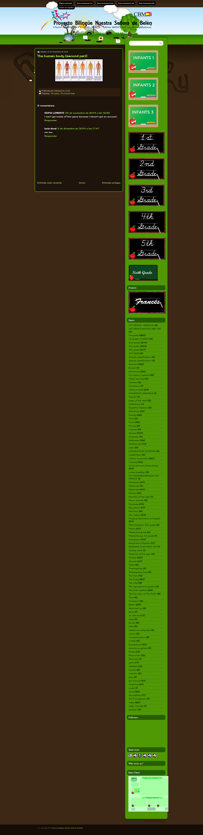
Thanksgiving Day (138, 572)
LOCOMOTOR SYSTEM (142, 451)
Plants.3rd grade (137, 532)
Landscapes (135, 455)
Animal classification (140, 360)
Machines (134, 482)
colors (132, 633)
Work (131, 612)
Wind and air (135, 608)
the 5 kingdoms (137, 699)
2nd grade (134, 342)
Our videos (134, 515)
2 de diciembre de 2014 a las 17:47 (78, 128)
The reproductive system (142, 586)
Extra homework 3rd (126, 3)
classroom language (139, 630)
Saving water (135, 550)
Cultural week (136, 389)
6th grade (55, 93)
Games (132, 433)
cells (131, 626)
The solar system (138, 590)
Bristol (132, 368)
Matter (132, 493)
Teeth (131, 565)
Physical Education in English (144, 518)
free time (133, 659)
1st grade (133, 335)
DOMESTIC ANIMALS (141, 393)
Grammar (134, 437)
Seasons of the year (140, 554)
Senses (133, 557)
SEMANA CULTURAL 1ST (143, 546)
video (131, 702)
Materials (134, 489)
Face (131, 418)
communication (137, 637)
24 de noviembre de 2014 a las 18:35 (87, 113)
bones (132, 623)
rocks (131, 688)
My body (133, 504)
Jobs (131, 447)
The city (133, 583)
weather (133, 709)
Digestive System (138, 407)
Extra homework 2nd (105, 3)
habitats (133, 666)
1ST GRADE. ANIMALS (141, 325)
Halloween (134, 440)
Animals (133, 364)
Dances (133, 397)
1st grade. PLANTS (139, 339)
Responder (50, 120)
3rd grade (134, 346)
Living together (137, 472)
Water (132, 604)
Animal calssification (140, 357)
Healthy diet (135, 444)
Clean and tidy (136, 379)
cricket (132, 641)
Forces (132, 426)
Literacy (133, 462)
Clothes (133, 382)
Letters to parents (138, 458)
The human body (67, 93)
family (132, 651)
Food (131, 422)
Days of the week (138, 400)
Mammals (134, 486)
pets (131, 677)
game (131, 662)
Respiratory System (139, 543)
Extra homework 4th (147, 3)
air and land (135, 615)
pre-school (134, 680)
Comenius (134, 386)
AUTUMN (134, 353)
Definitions (135, 404)
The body (134, 579)
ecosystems (135, 644)
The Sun (133, 575)
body (131, 619)
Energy (132, 415)
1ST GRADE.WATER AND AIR (145, 329)
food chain (134, 655)
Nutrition (133, 511)
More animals (136, 500)
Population (134, 539)
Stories (133, 561)
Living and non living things (143, 465)
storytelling (135, 695)
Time (131, 597)
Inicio (82, 182)
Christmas (134, 371)
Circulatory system (139, 375)
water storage (136, 706)
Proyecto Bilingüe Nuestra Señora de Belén (67, 828)
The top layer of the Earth (142, 594)
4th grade (134, 350)
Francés (133, 429)
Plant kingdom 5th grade (142, 525)
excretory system (138, 648)
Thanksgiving (135, 568)
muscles (133, 673)
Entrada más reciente (49, 182)
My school (134, 507)
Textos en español (66, 7)
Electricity (134, 411)
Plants (132, 528)
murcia (132, 670)
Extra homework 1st (84, 3)
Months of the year (139, 497)
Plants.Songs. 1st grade (141, 536)
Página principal (65, 3)
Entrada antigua (111, 182)
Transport (134, 601)
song (131, 691)
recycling (133, 684)
